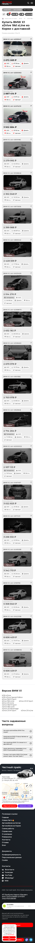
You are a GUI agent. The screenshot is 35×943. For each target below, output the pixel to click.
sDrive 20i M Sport (26, 701)
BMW (14, 14)
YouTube (8, 875)
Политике (11, 934)
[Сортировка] (4, 14)
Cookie (5, 860)
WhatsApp (9, 878)
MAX (6, 881)
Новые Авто (7, 9)
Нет (9, 939)
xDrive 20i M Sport (9, 710)
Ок (9, 937)
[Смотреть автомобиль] (18, 149)
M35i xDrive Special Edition (12, 697)
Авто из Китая (17, 9)
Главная (5, 817)
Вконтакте (9, 870)
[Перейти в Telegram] (30, 939)
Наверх (17, 925)
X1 (20, 14)
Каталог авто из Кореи (11, 18)
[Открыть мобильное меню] (32, 3)
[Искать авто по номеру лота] (28, 3)
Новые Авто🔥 (8, 820)
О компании (7, 834)
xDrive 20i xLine (27, 710)
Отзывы (5, 842)
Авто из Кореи (28, 9)
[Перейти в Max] (26, 939)
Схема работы (8, 829)
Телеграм (9, 872)
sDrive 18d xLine (8, 701)
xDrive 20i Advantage (10, 709)
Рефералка (7, 837)
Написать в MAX (25, 806)
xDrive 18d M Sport (9, 705)
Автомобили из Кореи (11, 826)
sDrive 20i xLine (8, 703)
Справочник (7, 831)
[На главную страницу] (7, 3)
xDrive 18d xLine (8, 707)
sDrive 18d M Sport (9, 699)
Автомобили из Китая (11, 823)
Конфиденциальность (11, 855)
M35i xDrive (6, 695)
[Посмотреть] (31, 731)
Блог (4, 845)
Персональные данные (12, 857)
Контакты (6, 840)
